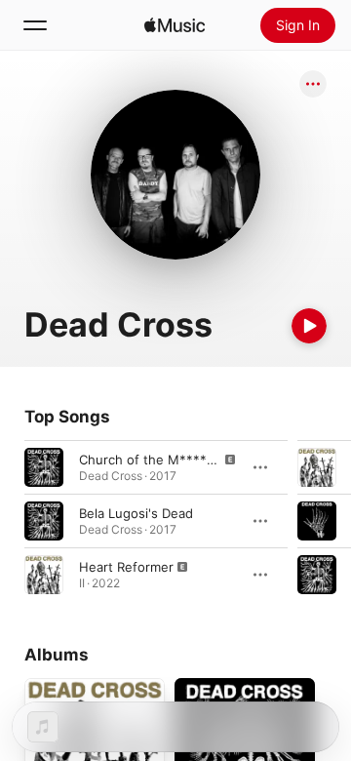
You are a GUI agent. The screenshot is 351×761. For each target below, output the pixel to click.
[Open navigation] (35, 25)
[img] (174, 25)
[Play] (309, 325)
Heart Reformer (126, 567)
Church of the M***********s (170, 459)
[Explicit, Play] (43, 467)
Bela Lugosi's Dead (136, 513)
